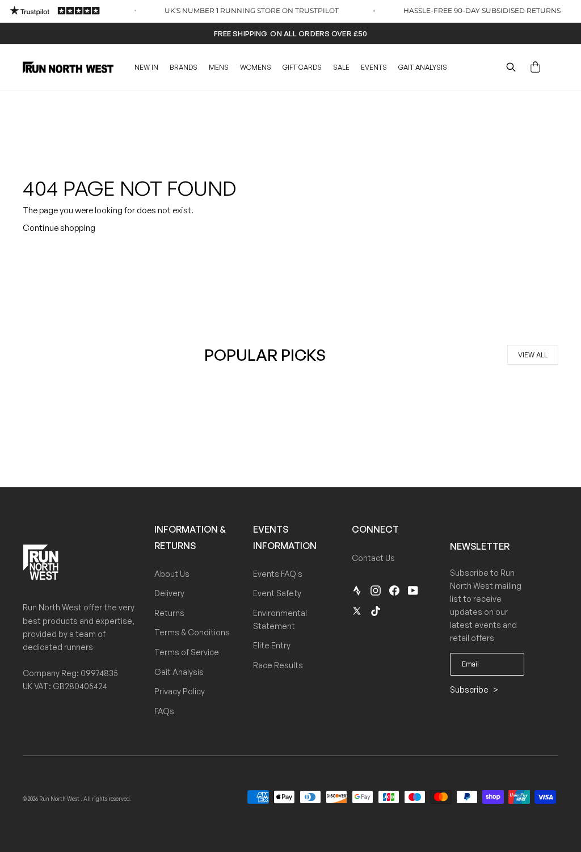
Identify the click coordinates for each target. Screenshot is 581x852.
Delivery (169, 593)
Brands (183, 67)
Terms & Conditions (192, 632)
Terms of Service (186, 652)
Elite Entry (271, 645)
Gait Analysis (422, 67)
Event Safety (277, 593)
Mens (219, 67)
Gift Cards (302, 67)
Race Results (278, 665)
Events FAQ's (277, 574)
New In (146, 67)
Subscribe (470, 689)
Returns (169, 613)
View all (533, 355)
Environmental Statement (280, 619)
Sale (341, 67)
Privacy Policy (179, 691)
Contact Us (373, 558)
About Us (172, 574)
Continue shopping (59, 227)
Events (374, 67)
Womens (255, 67)
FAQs (164, 711)
